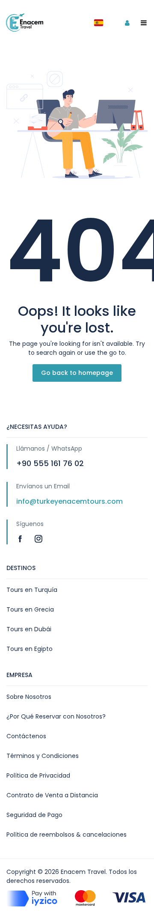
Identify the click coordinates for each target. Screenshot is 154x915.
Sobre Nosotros (28, 696)
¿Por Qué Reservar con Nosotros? (56, 716)
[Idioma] (98, 23)
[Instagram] (38, 538)
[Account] (127, 23)
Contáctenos (26, 736)
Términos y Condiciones (42, 756)
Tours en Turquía (31, 589)
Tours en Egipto (29, 649)
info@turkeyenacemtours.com (69, 501)
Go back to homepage (77, 372)
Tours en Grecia (30, 609)
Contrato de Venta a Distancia (52, 795)
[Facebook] (21, 538)
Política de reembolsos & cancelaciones (66, 834)
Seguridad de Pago (34, 815)
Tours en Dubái (28, 629)
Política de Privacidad (38, 775)
